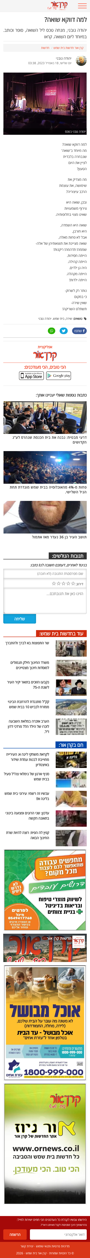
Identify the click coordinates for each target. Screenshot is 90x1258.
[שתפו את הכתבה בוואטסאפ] (51, 331)
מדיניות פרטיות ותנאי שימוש (52, 1246)
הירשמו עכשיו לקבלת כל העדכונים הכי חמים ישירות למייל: (52, 1220)
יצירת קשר (27, 1246)
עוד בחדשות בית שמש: (61, 633)
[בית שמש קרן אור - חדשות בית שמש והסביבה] (37, 6)
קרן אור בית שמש (36, 1253)
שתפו (78, 330)
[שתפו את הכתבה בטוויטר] (64, 331)
